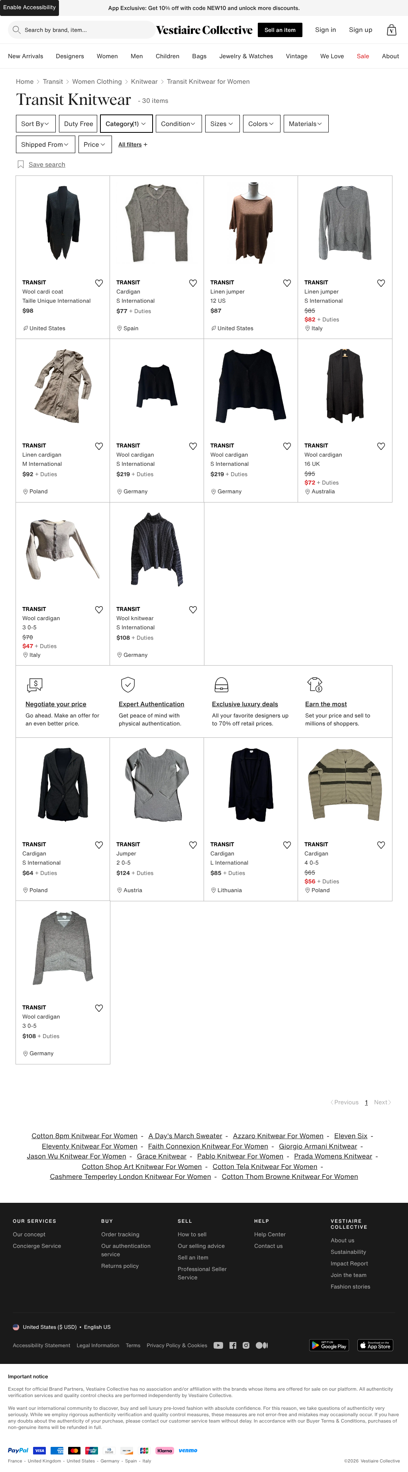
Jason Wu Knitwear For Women (76, 1156)
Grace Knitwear (161, 1156)
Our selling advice (201, 1246)
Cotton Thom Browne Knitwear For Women (290, 1177)
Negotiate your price (56, 704)
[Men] (149, 56)
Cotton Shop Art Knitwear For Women (142, 1167)
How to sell (192, 1234)
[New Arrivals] (49, 56)
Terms (133, 1345)
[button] (391, 29)
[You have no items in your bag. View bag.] (391, 29)
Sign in (325, 30)
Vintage (296, 56)
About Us (395, 56)
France (15, 1461)
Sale (363, 56)
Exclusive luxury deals (245, 704)
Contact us (268, 1246)
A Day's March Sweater (185, 1136)
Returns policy (120, 1266)
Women (107, 56)
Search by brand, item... (56, 30)
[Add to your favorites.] (99, 283)
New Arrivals (25, 56)
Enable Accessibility (29, 7)
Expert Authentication (151, 704)
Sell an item (280, 30)
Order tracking (120, 1234)
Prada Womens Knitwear (333, 1156)
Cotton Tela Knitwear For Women (265, 1167)
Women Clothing (97, 81)
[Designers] (90, 56)
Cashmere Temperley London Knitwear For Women (130, 1177)
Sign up (361, 30)
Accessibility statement (41, 1345)
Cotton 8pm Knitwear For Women (84, 1136)
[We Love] (350, 56)
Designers (70, 56)
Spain (131, 1461)
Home (24, 81)
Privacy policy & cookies (177, 1345)
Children (168, 56)
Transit (53, 81)
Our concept (29, 1234)
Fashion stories (350, 1287)
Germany (110, 1461)
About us (342, 1240)
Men (137, 56)
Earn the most (326, 704)
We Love (332, 56)
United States (81, 1461)
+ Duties (140, 311)
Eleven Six (350, 1136)
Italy (147, 1461)
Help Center (270, 1234)
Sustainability (348, 1252)
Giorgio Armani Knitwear (318, 1146)
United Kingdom (44, 1461)
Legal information (97, 1345)
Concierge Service (37, 1246)
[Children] (185, 56)
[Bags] (213, 56)
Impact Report (349, 1263)
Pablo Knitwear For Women (240, 1156)
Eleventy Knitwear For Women (89, 1146)
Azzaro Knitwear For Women (278, 1136)
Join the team (349, 1275)
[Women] (124, 56)
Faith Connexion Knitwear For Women (208, 1146)
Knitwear (144, 81)
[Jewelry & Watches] (279, 56)
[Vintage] (314, 56)
